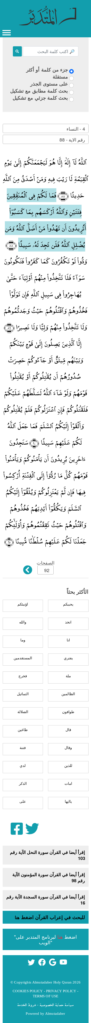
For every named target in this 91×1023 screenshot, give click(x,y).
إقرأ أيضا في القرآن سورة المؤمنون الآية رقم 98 (48, 877)
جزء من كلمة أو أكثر (47, 69)
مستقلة (60, 76)
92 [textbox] (47, 570)
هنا (17, 917)
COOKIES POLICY (28, 991)
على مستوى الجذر (49, 83)
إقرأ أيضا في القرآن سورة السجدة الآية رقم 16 (45, 900)
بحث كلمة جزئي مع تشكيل (40, 97)
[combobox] (46, 128)
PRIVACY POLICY (61, 991)
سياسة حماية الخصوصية (57, 1004)
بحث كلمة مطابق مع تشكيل (39, 90)
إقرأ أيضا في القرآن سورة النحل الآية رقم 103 (47, 855)
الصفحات (45, 562)
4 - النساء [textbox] (75, 128)
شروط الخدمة (26, 1004)
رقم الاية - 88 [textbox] (72, 139)
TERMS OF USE (45, 996)
